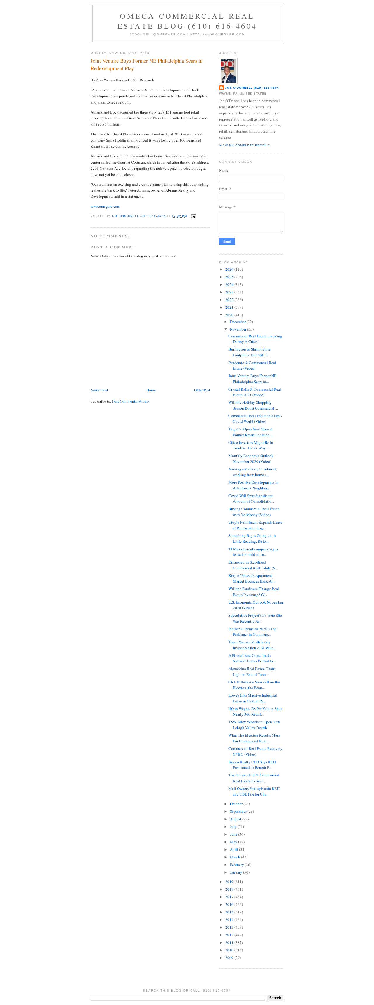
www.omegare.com (105, 206)
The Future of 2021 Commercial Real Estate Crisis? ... (253, 778)
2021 (229, 307)
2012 (229, 934)
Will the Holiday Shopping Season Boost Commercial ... (253, 405)
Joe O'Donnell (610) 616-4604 (252, 87)
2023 (229, 292)
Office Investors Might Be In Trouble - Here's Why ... (250, 445)
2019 (229, 881)
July (234, 826)
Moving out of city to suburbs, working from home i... (252, 471)
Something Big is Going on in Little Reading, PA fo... (252, 538)
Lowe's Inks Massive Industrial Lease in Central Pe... (252, 698)
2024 (229, 284)
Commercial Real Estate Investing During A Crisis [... (255, 338)
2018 (229, 889)
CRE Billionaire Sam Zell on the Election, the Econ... (254, 684)
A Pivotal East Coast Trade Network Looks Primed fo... (252, 658)
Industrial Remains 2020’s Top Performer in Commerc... (252, 631)
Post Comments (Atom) (130, 401)
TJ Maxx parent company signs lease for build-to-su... (253, 551)
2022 (229, 299)
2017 (229, 896)
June (234, 834)
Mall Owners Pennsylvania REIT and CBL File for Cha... (254, 791)
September (238, 811)
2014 (229, 919)
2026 (229, 269)
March (235, 857)
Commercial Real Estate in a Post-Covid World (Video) (255, 418)
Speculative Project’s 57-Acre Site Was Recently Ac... (255, 618)
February (237, 864)
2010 (229, 950)
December (238, 321)
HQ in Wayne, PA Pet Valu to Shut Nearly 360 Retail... (255, 711)
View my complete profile (244, 145)
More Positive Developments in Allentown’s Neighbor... (253, 485)
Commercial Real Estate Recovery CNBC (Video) (255, 751)
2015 (229, 912)
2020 (229, 314)
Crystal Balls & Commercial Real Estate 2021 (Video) (254, 392)
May (234, 841)
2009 (229, 957)
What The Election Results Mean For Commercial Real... (254, 738)
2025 (229, 276)
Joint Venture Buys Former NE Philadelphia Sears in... (252, 378)
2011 (229, 942)
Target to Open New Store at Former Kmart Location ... (250, 431)
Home (151, 390)
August (236, 819)
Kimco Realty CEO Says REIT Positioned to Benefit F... (252, 764)
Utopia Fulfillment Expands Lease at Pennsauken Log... (255, 525)
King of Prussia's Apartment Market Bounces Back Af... (251, 578)
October (236, 803)
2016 (229, 904)
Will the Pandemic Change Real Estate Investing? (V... (253, 591)
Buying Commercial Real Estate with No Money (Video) (253, 511)
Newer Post (99, 390)
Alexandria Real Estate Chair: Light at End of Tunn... (252, 671)
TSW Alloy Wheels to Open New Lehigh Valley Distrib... (254, 724)
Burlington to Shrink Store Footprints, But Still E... (249, 352)
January (236, 872)
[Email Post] (193, 216)
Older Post (202, 390)
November (238, 329)
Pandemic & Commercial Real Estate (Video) (252, 365)
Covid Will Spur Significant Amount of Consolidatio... (251, 498)
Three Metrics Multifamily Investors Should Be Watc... (252, 644)
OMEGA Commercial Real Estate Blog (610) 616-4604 (187, 21)
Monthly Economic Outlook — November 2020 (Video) (253, 458)
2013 (229, 927)
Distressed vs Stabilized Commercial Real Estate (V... (253, 565)
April (234, 849)
